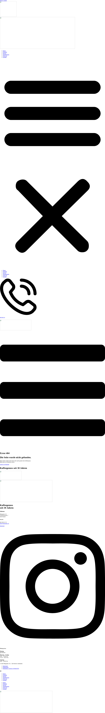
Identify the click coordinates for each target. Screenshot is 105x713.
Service (4, 53)
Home (4, 50)
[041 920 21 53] (18, 314)
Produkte (5, 52)
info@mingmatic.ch (4, 523)
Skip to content (3, 0)
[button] (52, 164)
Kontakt (4, 57)
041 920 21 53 (2, 317)
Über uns (5, 56)
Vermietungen (6, 54)
